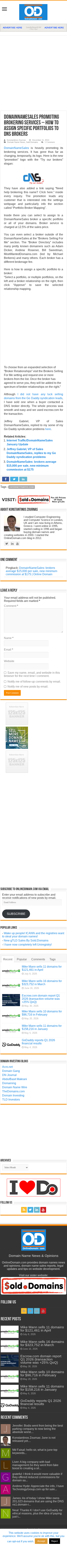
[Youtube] (43, 1210)
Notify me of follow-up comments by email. (34, 681)
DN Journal (9, 1075)
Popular (22, 959)
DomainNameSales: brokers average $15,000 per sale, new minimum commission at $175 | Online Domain (31, 571)
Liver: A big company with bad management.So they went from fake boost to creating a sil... (35, 1465)
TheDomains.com (13, 1091)
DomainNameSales (16, 147)
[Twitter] (30, 1210)
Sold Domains (32, 142)
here (48, 429)
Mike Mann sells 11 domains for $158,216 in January (42, 1027)
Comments (38, 959)
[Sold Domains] (33, 499)
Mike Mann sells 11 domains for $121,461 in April (42, 968)
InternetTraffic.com (22, 487)
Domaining (9, 1083)
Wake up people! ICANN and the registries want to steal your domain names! (33, 935)
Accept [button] (41, 1541)
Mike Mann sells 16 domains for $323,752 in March (42, 982)
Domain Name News (16, 142)
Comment (11, 605)
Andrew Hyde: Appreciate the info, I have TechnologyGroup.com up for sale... (38, 1488)
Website (9, 661)
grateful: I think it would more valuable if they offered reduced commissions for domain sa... (37, 1477)
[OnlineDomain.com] (33, 11)
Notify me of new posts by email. (28, 686)
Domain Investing (13, 1095)
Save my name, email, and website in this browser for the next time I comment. (32, 674)
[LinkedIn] (37, 1210)
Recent (7, 959)
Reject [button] (54, 1541)
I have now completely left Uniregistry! (28, 944)
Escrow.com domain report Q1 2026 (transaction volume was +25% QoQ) (41, 998)
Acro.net (7, 1066)
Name (8, 638)
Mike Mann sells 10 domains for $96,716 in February (42, 1013)
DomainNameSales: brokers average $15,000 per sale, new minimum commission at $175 (31, 465)
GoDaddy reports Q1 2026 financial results (38, 1042)
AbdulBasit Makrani (14, 1079)
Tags (52, 959)
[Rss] (24, 1210)
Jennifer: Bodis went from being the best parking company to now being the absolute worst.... (37, 1429)
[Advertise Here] (33, 27)
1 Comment (50, 142)
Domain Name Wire (14, 1087)
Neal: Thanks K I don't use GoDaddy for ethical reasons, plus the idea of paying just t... (37, 1513)
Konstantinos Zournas (16, 140)
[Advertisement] (33, 73)
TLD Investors (11, 1099)
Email (8, 649)
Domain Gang (11, 1070)
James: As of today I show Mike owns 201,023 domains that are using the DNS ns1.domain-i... (38, 1501)
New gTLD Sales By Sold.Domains (26, 940)
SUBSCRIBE (16, 914)
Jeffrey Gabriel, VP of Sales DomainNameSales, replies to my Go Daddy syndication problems (31, 453)
